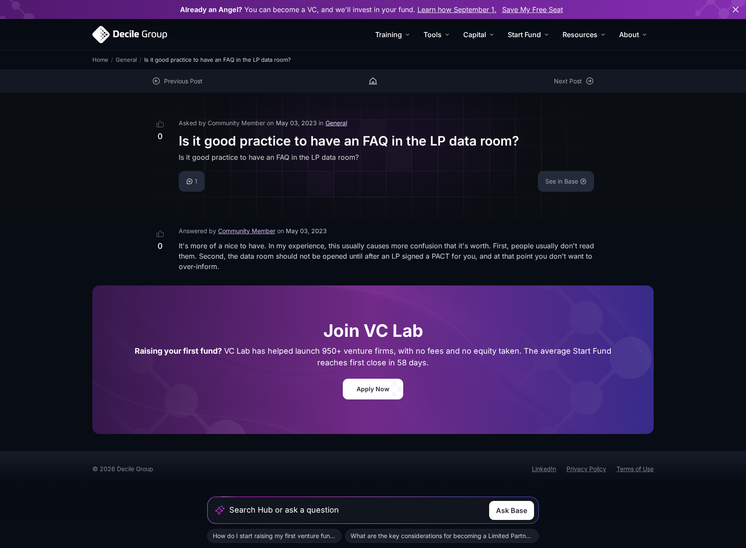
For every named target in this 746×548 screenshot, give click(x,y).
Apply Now (373, 389)
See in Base (561, 181)
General (126, 59)
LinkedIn (544, 468)
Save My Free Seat (532, 9)
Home (100, 59)
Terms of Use (635, 468)
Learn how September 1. (456, 9)
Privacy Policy (586, 468)
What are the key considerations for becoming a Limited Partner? (442, 535)
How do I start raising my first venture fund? (275, 535)
